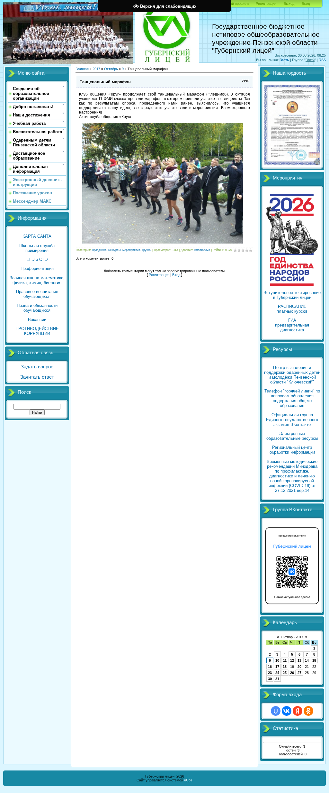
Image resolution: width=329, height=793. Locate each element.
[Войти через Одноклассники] (308, 711)
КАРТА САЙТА (36, 236)
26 (292, 673)
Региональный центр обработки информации (292, 450)
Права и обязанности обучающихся (37, 308)
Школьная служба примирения (37, 248)
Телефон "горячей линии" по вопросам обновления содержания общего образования (292, 398)
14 (307, 660)
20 (299, 667)
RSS (322, 60)
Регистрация (266, 3)
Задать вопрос (37, 366)
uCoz (188, 780)
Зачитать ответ (37, 377)
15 (314, 660)
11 (285, 660)
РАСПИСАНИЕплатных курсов (292, 309)
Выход (289, 3)
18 (285, 667)
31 (277, 679)
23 (270, 673)
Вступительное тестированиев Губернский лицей (292, 295)
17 (277, 667)
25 (285, 673)
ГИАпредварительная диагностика (292, 325)
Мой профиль (238, 3)
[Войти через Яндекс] (297, 711)
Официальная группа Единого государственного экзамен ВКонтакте (292, 419)
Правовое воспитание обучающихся (37, 294)
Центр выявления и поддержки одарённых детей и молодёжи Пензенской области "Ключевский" (292, 374)
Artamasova (202, 250)
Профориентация (37, 268)
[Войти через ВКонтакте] (286, 711)
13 (299, 660)
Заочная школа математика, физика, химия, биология (37, 280)
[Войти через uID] (275, 711)
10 (277, 660)
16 (270, 667)
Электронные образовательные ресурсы (292, 436)
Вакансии (37, 319)
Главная (82, 69)
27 (299, 673)
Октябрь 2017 (292, 637)
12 (292, 660)
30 (270, 679)
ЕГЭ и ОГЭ (37, 259)
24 (277, 673)
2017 (96, 69)
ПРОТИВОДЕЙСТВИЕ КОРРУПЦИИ (37, 331)
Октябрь (111, 69)
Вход (306, 3)
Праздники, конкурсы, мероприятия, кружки (121, 250)
